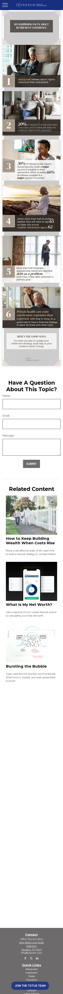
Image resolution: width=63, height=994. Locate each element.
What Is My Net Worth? (29, 604)
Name (6, 395)
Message (8, 435)
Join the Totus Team (30, 985)
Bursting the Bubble (26, 666)
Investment (31, 972)
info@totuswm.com (31, 953)
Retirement (31, 969)
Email (6, 415)
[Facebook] (25, 958)
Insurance (31, 979)
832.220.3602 (35, 939)
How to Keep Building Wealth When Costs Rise (30, 540)
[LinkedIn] (37, 958)
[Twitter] (31, 958)
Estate (31, 976)
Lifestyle (31, 990)
